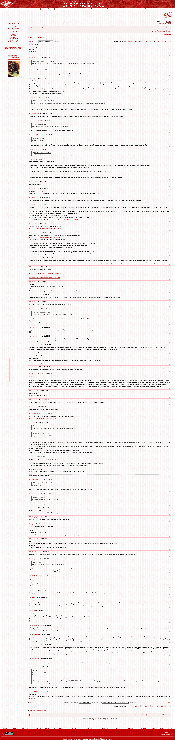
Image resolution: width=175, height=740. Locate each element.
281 (170, 41)
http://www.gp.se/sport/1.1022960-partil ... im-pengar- (62, 219)
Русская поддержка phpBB (100, 719)
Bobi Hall (34, 456)
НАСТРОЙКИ (14, 38)
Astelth (34, 422)
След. (168, 702)
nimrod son (35, 367)
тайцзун (34, 590)
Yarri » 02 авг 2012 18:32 (41, 124)
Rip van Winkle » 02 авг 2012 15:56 (44, 61)
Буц (33, 524)
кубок (36, 8)
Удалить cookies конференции (143, 715)
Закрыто (30, 41)
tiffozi (33, 267)
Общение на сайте (36, 27)
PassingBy (34, 575)
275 (162, 41)
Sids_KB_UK (35, 517)
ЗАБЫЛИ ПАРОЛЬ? (13, 41)
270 (146, 41)
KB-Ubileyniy (35, 120)
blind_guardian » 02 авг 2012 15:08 (44, 562)
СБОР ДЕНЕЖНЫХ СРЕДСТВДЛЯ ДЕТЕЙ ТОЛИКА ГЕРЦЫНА (13, 47)
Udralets (34, 78)
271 (149, 41)
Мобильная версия (166, 27)
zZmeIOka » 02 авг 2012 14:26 (42, 426)
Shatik (33, 597)
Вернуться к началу (169, 55)
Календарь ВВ (167, 34)
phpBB (96, 718)
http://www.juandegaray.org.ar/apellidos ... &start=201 (44, 237)
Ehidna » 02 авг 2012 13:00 (42, 312)
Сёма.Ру (168, 734)
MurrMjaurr (35, 57)
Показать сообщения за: (71, 702)
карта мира (74, 8)
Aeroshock (34, 400)
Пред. (30, 702)
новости (5, 8)
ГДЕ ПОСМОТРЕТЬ (13, 31)
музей (161, 8)
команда (60, 8)
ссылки (170, 8)
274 (158, 41)
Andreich (34, 691)
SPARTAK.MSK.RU (65, 738)
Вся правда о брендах (99, 726)
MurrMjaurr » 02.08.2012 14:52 (43, 483)
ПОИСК (13, 37)
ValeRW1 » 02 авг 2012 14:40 (42, 433)
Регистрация (161, 31)
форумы (118, 8)
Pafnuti (34, 391)
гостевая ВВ (105, 8)
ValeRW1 (34, 508)
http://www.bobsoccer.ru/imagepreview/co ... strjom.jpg (45, 273)
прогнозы (130, 8)
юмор (153, 8)
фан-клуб (143, 8)
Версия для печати (169, 27)
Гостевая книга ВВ (47, 27)
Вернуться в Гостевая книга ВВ (38, 710)
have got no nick (36, 258)
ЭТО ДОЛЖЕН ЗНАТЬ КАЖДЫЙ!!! (13, 27)
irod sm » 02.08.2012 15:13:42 (42, 152)
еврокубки (47, 8)
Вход (169, 31)
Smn (33, 356)
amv (33, 182)
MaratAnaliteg (36, 113)
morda (33, 406)
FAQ (155, 31)
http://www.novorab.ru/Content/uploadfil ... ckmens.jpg (45, 418)
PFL (33, 44)
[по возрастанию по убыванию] (126, 702)
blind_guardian (36, 374)
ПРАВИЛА (14, 35)
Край (33, 309)
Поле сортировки (96, 702)
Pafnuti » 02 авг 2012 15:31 (42, 497)
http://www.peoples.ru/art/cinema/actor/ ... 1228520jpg (44, 277)
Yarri (33, 149)
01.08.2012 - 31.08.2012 (37, 37)
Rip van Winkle (36, 135)
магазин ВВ (89, 8)
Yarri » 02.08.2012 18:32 (41, 138)
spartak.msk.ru (111, 738)
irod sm (34, 610)
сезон (14, 8)
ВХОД (13, 34)
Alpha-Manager (36, 413)
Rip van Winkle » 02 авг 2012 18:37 (44, 101)
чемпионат (25, 8)
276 (165, 41)
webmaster (167, 732)
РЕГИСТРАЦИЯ (13, 40)
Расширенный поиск (165, 23)
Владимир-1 (35, 232)
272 (152, 41)
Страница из (133, 41)
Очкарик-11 (35, 197)
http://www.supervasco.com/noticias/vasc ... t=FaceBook (45, 228)
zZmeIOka (34, 295)
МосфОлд (34, 97)
